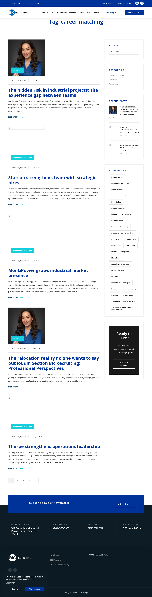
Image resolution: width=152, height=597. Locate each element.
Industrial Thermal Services (122, 233)
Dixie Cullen (116, 202)
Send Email (34, 3)
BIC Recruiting (117, 177)
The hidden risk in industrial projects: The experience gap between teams (53, 92)
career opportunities (119, 196)
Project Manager (118, 270)
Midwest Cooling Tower (120, 252)
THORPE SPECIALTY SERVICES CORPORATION (122, 308)
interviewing (116, 239)
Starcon (114, 295)
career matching (118, 189)
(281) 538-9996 (17, 3)
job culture (131, 239)
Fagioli (114, 214)
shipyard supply (129, 289)
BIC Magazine (55, 560)
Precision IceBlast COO (120, 264)
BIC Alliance (54, 555)
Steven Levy (128, 295)
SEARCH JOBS (112, 12)
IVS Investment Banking (59, 565)
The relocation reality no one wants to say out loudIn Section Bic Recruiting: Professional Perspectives (53, 363)
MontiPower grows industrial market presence (48, 272)
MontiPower (116, 258)
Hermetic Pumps (128, 214)
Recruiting (113, 79)
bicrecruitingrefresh (18, 80)
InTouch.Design (81, 592)
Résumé (114, 289)
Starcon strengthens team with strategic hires (52, 180)
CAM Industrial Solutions (121, 183)
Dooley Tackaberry (118, 208)
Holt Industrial (117, 221)
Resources (113, 84)
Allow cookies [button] (34, 589)
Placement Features (124, 3)
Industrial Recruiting (119, 227)
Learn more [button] (11, 583)
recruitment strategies (120, 283)
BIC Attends (107, 3)
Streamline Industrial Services (123, 301)
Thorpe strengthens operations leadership (54, 446)
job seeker (131, 245)
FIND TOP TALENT (124, 364)
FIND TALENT (133, 12)
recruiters (115, 276)
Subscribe (123, 504)
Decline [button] (15, 589)
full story (13, 117)
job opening (116, 245)
